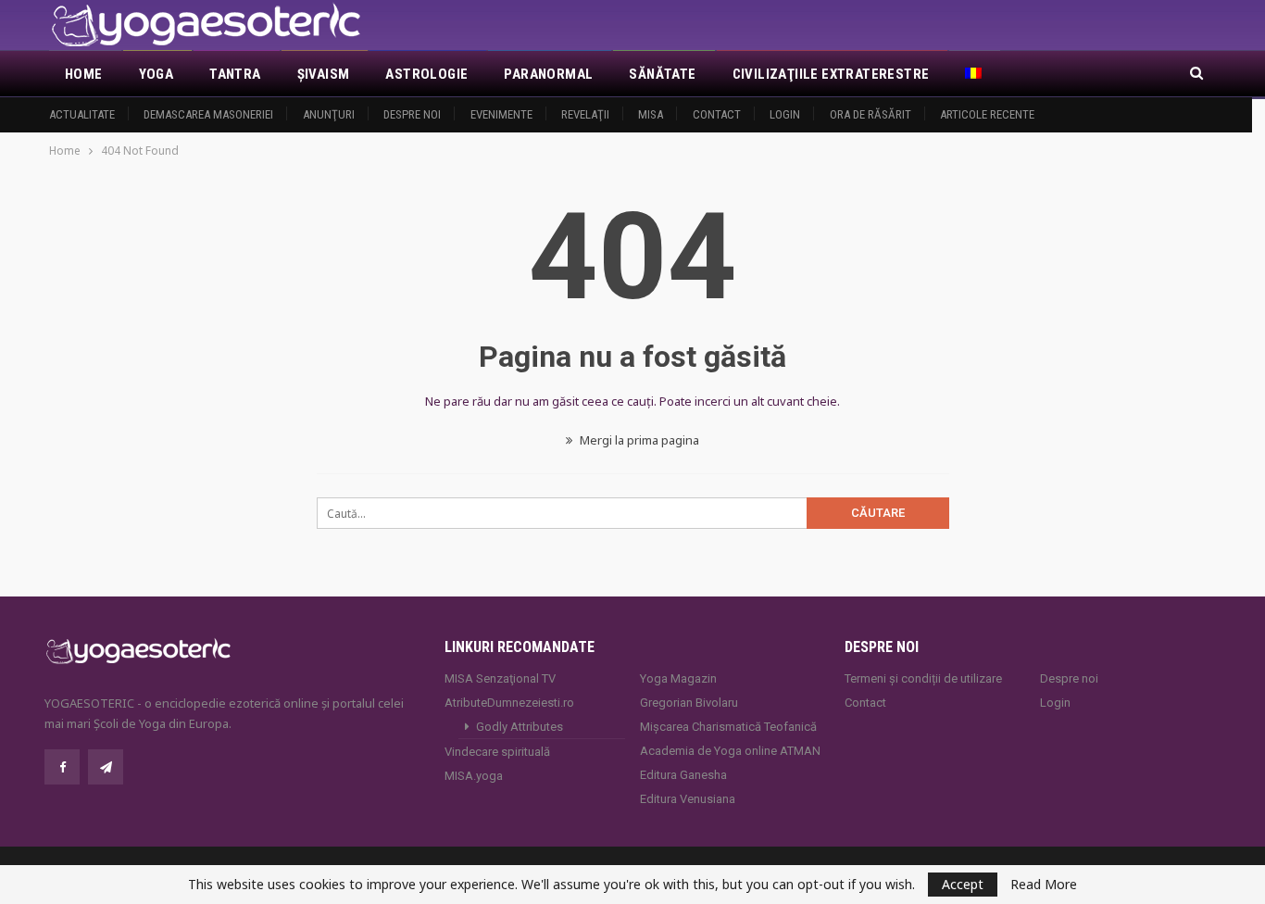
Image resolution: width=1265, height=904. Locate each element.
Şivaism (323, 74)
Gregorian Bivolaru (689, 702)
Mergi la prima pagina (638, 440)
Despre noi (412, 114)
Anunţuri (329, 114)
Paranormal (548, 74)
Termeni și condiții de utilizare (923, 678)
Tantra (234, 74)
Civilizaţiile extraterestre (831, 74)
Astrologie (426, 74)
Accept (962, 884)
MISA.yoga (474, 776)
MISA (650, 114)
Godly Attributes (519, 727)
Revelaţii (585, 114)
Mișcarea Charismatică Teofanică (728, 727)
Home (84, 74)
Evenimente (501, 114)
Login (785, 114)
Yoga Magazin (678, 678)
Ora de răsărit (870, 114)
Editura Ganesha (683, 775)
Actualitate (82, 114)
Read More (1043, 884)
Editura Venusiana (687, 799)
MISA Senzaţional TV (500, 678)
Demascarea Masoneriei (208, 114)
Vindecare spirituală (497, 752)
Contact (717, 114)
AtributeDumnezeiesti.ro (509, 702)
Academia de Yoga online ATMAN (730, 751)
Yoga (156, 74)
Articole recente (987, 114)
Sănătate (662, 74)
